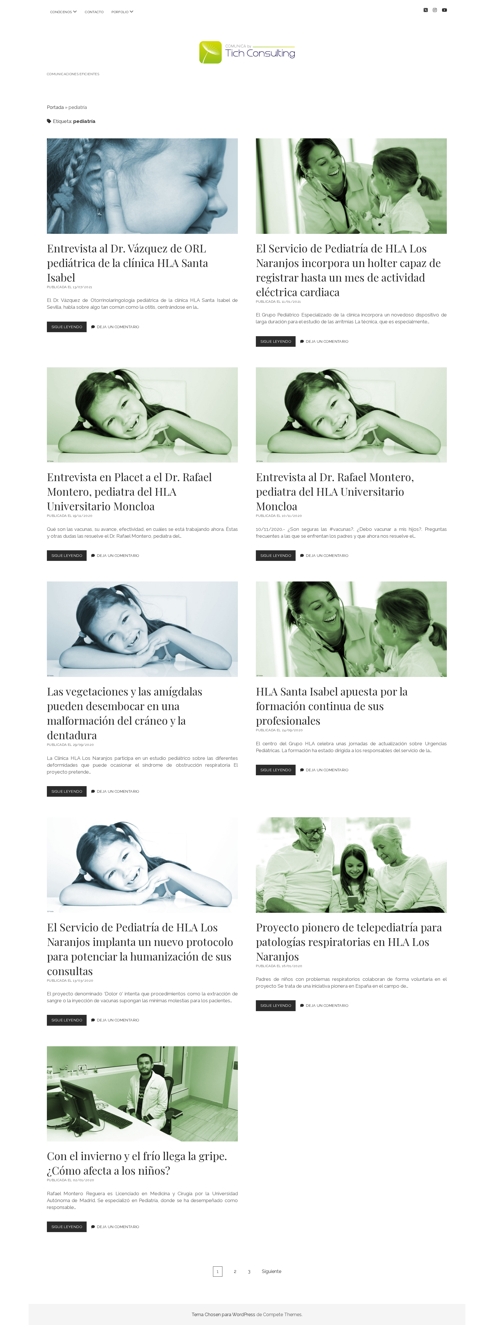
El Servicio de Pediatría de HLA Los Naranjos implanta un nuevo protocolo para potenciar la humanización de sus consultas (142, 865)
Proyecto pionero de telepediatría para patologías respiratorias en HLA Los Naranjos (351, 865)
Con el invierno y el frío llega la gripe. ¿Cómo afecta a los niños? (142, 1094)
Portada (55, 107)
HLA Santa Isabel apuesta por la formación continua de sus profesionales (351, 629)
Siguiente (271, 1271)
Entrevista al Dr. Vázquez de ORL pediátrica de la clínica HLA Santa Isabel (142, 186)
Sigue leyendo (69, 328)
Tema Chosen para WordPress (223, 1314)
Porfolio (119, 12)
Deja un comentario (118, 327)
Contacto (94, 12)
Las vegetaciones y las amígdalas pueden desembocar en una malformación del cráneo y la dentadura (142, 629)
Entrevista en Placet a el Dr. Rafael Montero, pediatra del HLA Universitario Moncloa (142, 415)
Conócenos (61, 12)
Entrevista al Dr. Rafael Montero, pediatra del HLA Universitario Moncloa (351, 415)
